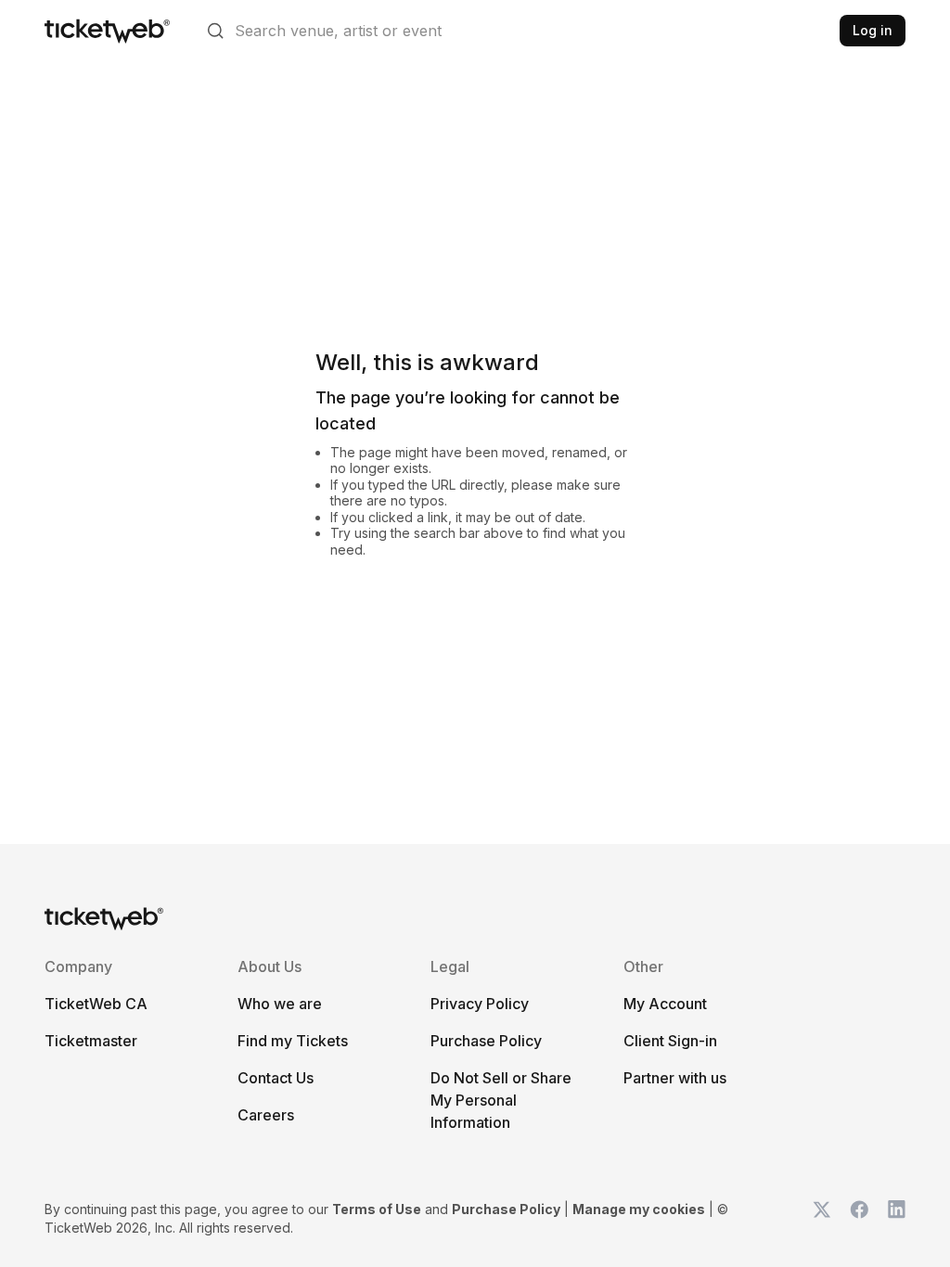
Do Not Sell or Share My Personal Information (500, 1100)
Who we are (280, 1003)
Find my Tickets (293, 1040)
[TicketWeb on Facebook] (859, 1218)
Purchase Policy (486, 1040)
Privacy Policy (479, 1003)
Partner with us (674, 1078)
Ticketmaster (91, 1040)
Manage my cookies (638, 1209)
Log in (872, 30)
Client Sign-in (670, 1040)
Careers (266, 1115)
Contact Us (276, 1078)
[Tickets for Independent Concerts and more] (107, 30)
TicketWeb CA (96, 1003)
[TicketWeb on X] (822, 1218)
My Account (665, 1003)
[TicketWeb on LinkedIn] (896, 1218)
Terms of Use (376, 1209)
